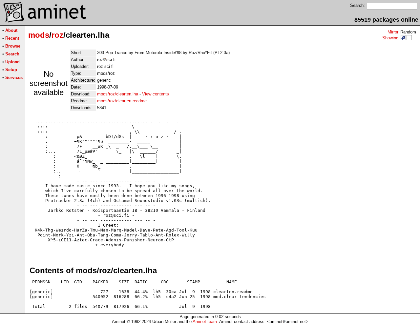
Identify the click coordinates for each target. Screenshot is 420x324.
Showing (390, 37)
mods (38, 34)
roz (57, 34)
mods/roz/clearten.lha (117, 93)
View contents (155, 93)
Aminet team (205, 321)
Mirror (393, 32)
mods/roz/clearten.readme (122, 100)
